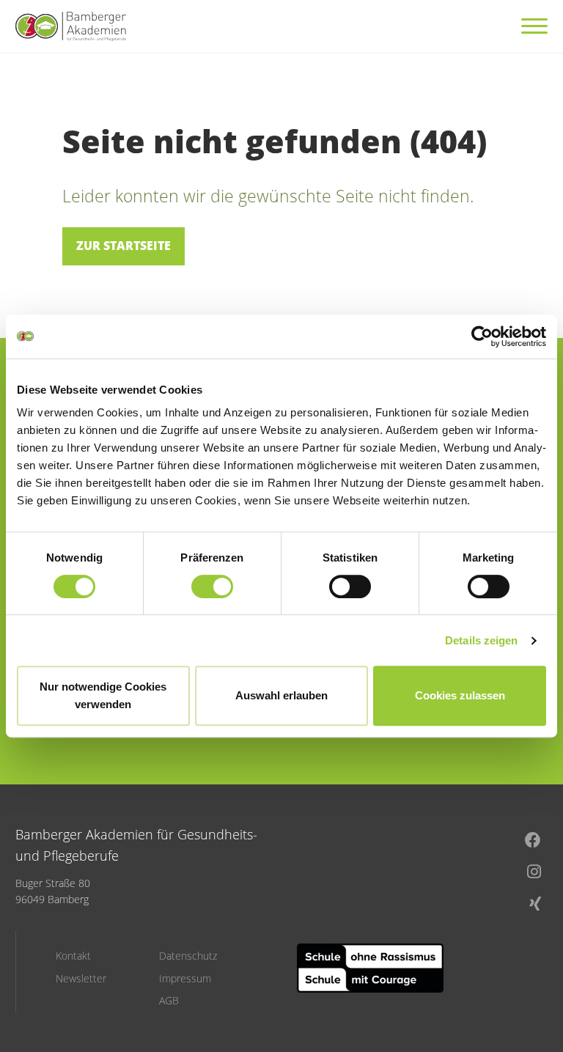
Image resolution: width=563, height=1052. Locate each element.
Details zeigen (481, 640)
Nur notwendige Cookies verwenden (103, 695)
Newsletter (81, 978)
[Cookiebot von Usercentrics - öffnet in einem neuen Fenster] (482, 336)
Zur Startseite (123, 246)
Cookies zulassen (460, 695)
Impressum (185, 978)
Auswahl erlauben (281, 695)
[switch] (212, 586)
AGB (169, 1000)
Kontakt (73, 956)
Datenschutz (188, 956)
